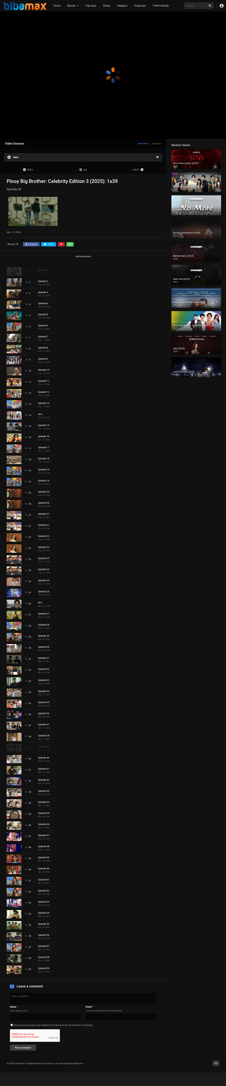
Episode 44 (43, 802)
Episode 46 (43, 824)
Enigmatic (140, 5)
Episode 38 (43, 735)
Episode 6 (43, 325)
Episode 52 (43, 890)
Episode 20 (43, 491)
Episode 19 (43, 469)
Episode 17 (43, 447)
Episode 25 (43, 591)
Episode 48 (43, 846)
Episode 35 (43, 702)
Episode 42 (43, 780)
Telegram (122, 5)
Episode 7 (43, 336)
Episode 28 (43, 624)
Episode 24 (43, 580)
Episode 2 (43, 281)
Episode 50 (43, 868)
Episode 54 (43, 913)
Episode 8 (43, 347)
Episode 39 (43, 746)
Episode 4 (43, 303)
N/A (40, 414)
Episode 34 (43, 691)
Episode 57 (43, 946)
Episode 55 (43, 924)
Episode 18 (43, 458)
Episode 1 (43, 270)
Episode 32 (43, 669)
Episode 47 (43, 835)
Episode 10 (43, 370)
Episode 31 (43, 658)
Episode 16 (43, 436)
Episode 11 (43, 381)
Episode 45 (43, 813)
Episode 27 (43, 613)
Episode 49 (43, 857)
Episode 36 (43, 713)
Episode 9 (43, 358)
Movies (71, 5)
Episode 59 (43, 968)
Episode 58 (43, 957)
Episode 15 (43, 425)
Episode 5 (43, 314)
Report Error (143, 143)
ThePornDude (161, 5)
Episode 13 (43, 403)
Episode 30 (43, 647)
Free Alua (90, 5)
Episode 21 (43, 514)
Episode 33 (43, 680)
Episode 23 (43, 558)
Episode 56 (43, 935)
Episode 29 (43, 635)
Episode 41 (43, 768)
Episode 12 (43, 392)
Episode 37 (43, 724)
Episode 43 (43, 791)
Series (106, 5)
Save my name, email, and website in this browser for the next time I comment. (53, 1025)
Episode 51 (43, 879)
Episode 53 (43, 901)
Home (57, 5)
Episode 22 (43, 536)
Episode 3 (43, 292)
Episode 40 (43, 757)
